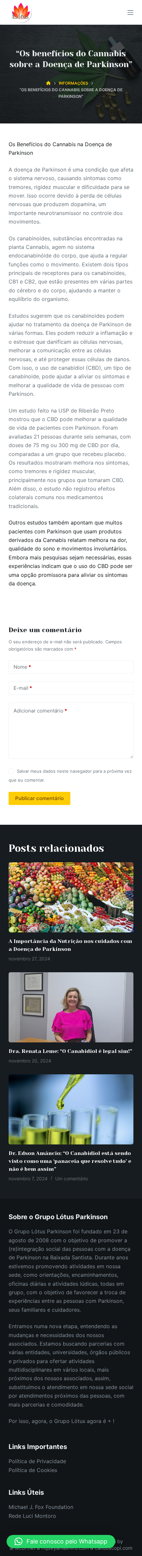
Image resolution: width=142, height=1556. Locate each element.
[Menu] (130, 12)
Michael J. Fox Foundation (41, 1507)
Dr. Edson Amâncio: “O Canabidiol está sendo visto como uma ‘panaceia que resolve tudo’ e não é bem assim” (70, 1161)
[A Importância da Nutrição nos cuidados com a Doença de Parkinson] (71, 897)
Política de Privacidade (37, 1461)
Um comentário (71, 1178)
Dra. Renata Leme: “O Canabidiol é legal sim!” (70, 1051)
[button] (61, 1541)
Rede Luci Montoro (32, 1516)
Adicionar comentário (40, 711)
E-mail (23, 688)
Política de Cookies (33, 1470)
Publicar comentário (39, 798)
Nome (22, 667)
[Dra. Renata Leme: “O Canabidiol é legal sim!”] (71, 1007)
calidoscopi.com (113, 1548)
